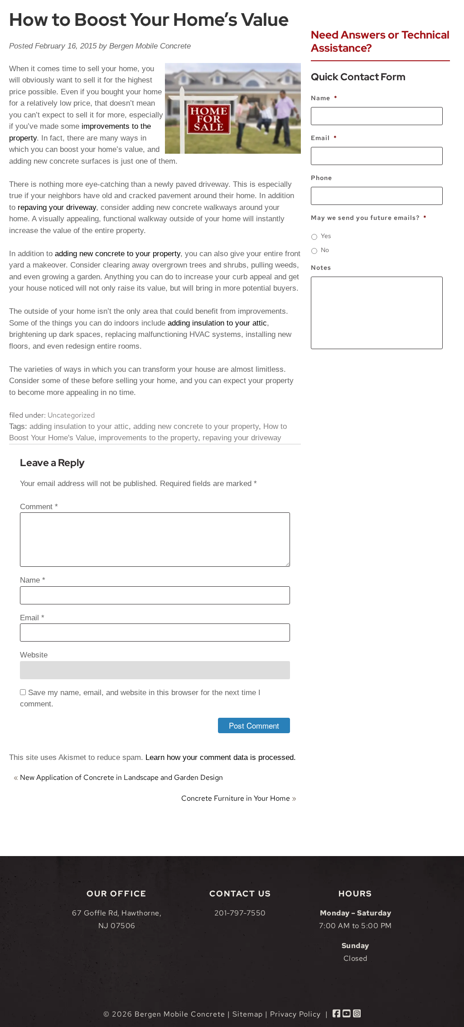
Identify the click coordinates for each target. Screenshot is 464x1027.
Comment (39, 506)
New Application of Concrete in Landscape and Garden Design (121, 777)
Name (32, 580)
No (325, 250)
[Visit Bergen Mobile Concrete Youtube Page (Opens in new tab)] (347, 1014)
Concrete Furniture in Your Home (235, 798)
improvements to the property (148, 437)
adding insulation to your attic (217, 323)
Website (34, 655)
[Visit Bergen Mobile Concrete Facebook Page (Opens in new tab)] (337, 1014)
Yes (326, 236)
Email (32, 617)
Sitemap (247, 1014)
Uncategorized (71, 415)
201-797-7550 (240, 913)
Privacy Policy (295, 1014)
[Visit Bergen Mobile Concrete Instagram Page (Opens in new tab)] (357, 1014)
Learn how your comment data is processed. (220, 757)
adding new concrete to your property (117, 253)
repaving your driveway (57, 207)
